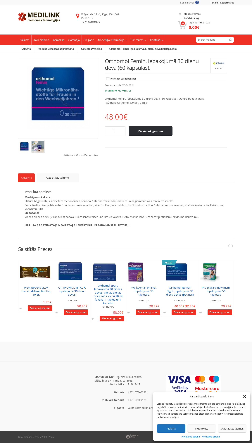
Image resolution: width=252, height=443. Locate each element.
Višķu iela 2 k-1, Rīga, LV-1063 (100, 14)
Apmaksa (58, 40)
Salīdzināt (191, 18)
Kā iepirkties (41, 40)
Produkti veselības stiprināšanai (55, 49)
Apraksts (26, 178)
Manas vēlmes (192, 13)
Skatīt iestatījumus (232, 428)
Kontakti (155, 40)
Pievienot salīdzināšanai (123, 78)
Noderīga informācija (111, 40)
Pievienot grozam (150, 131)
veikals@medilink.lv (140, 408)
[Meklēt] (230, 40)
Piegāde (89, 40)
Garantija (74, 40)
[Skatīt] (21, 308)
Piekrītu (171, 428)
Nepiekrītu (201, 428)
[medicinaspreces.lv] (39, 17)
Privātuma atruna (191, 436)
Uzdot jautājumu (57, 177)
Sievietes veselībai (91, 49)
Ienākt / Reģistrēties (222, 2)
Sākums (25, 40)
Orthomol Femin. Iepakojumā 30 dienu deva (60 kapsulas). (143, 49)
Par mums (137, 40)
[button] (244, 396)
